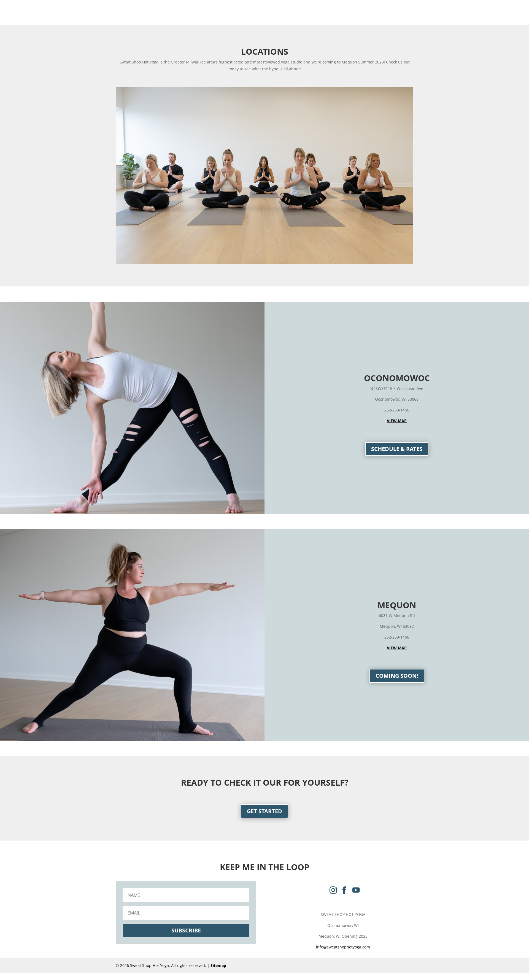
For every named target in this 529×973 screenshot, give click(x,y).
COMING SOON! (397, 675)
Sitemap (218, 965)
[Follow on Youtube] (356, 889)
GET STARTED (264, 811)
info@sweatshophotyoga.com (343, 947)
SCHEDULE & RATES (396, 449)
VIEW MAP (397, 420)
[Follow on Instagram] (333, 889)
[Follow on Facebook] (344, 889)
